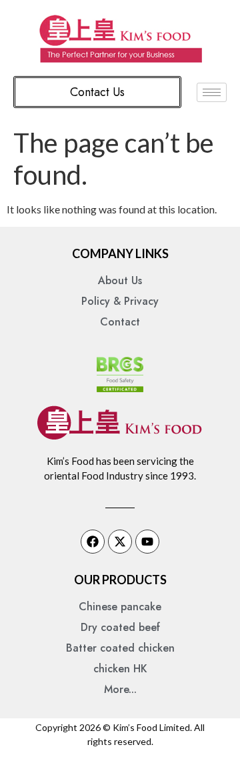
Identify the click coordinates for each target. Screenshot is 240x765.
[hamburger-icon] (212, 92)
